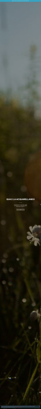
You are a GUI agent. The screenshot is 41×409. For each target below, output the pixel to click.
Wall (40, 204)
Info (20, 209)
